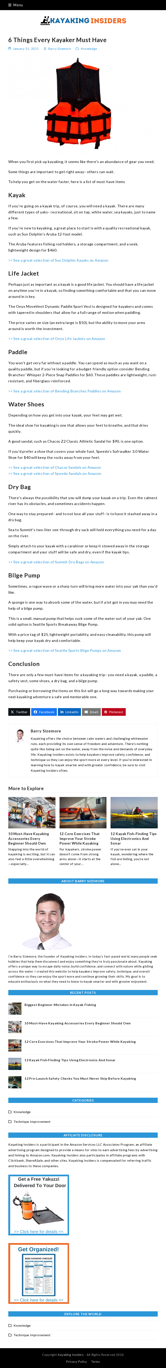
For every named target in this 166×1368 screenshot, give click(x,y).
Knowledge (89, 48)
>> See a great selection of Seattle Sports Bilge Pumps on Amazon (64, 650)
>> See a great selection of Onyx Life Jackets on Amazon (56, 338)
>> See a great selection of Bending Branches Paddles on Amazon (64, 391)
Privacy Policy (76, 1361)
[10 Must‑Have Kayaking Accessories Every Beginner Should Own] (31, 812)
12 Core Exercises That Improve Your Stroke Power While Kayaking (80, 838)
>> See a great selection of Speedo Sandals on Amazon (54, 473)
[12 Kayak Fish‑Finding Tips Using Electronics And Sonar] (134, 812)
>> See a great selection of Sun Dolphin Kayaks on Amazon (58, 260)
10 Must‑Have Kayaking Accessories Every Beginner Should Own (28, 838)
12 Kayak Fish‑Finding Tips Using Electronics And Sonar (134, 838)
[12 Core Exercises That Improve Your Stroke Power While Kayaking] (83, 812)
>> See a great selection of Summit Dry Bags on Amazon (56, 562)
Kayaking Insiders (71, 1354)
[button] (15, 5)
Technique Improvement (32, 1121)
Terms (95, 1361)
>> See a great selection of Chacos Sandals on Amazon (54, 467)
